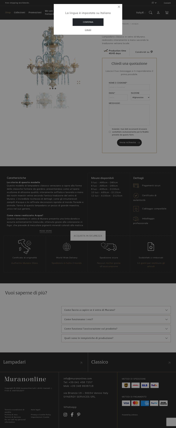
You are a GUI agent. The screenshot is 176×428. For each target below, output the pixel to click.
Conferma (88, 22)
